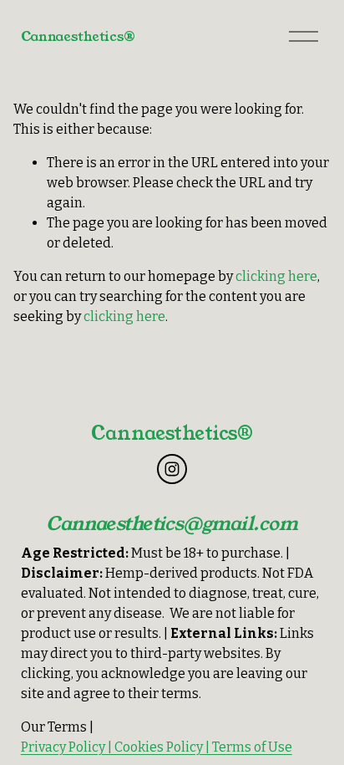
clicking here (276, 276)
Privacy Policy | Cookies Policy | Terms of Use (156, 747)
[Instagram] (172, 469)
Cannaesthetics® (78, 36)
